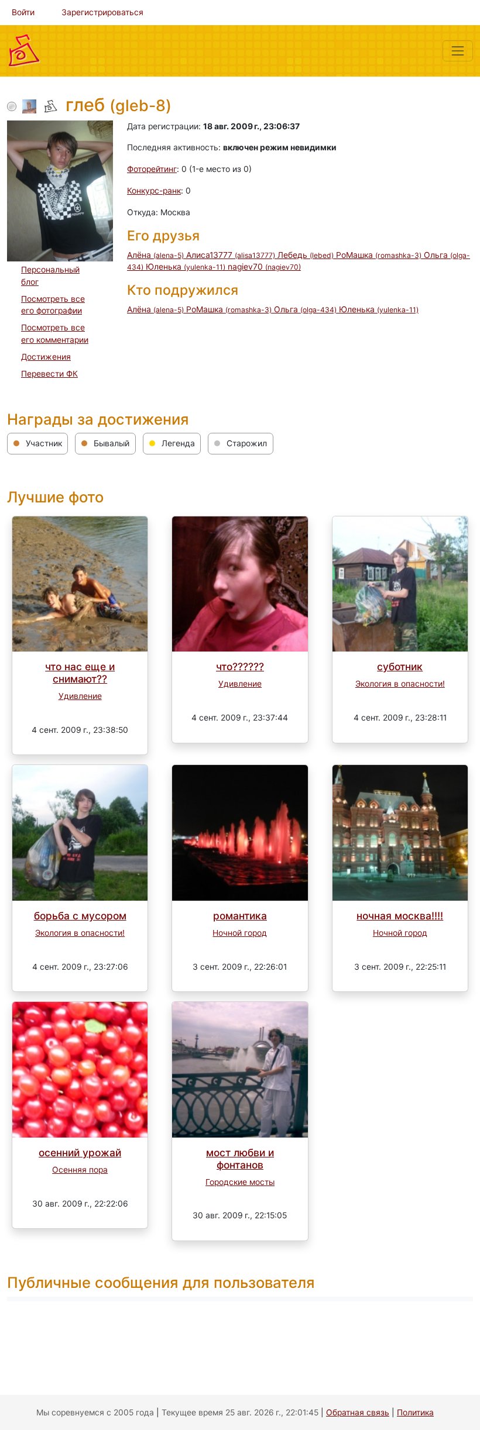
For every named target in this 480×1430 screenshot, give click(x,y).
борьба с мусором (80, 915)
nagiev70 (264, 266)
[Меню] (458, 50)
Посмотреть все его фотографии (53, 305)
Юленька (185, 266)
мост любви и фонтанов (240, 1158)
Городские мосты (240, 1182)
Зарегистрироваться (102, 12)
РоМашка (378, 255)
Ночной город (239, 933)
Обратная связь (357, 1412)
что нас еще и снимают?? (80, 672)
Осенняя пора (80, 1169)
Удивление (80, 696)
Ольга (305, 309)
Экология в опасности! (400, 683)
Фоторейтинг (152, 169)
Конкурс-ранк (154, 190)
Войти (23, 12)
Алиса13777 (230, 255)
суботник (400, 666)
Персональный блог (50, 276)
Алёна (155, 255)
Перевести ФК (49, 373)
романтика (240, 915)
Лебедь (305, 255)
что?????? (240, 666)
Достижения (46, 356)
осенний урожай (80, 1152)
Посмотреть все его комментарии (54, 333)
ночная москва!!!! (399, 915)
